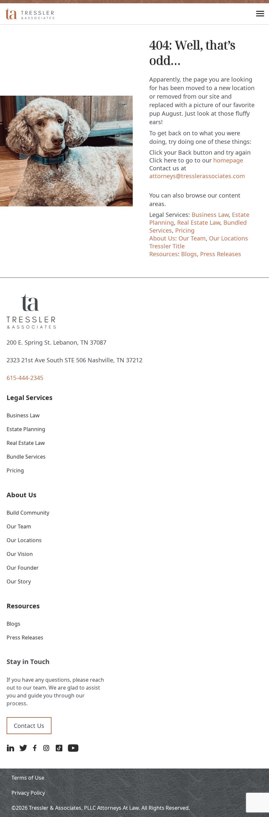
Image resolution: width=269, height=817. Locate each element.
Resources (163, 254)
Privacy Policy (28, 792)
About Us (162, 238)
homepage (228, 160)
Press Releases (220, 254)
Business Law (210, 214)
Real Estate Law (198, 222)
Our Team (192, 238)
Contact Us (29, 726)
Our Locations (228, 238)
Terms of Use (27, 777)
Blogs (189, 254)
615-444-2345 (25, 378)
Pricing (185, 230)
